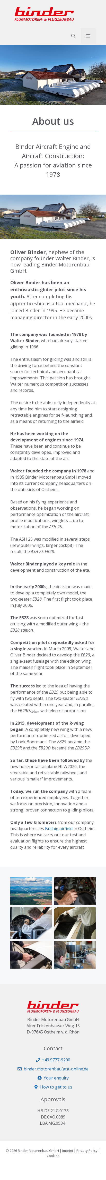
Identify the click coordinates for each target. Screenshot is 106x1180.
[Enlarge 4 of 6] (89, 913)
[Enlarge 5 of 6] (45, 947)
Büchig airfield (59, 828)
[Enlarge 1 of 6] (45, 883)
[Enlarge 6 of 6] (89, 947)
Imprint (67, 1150)
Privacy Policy (87, 1150)
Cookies (53, 1155)
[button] (73, 36)
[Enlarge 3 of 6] (45, 913)
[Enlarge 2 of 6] (89, 883)
